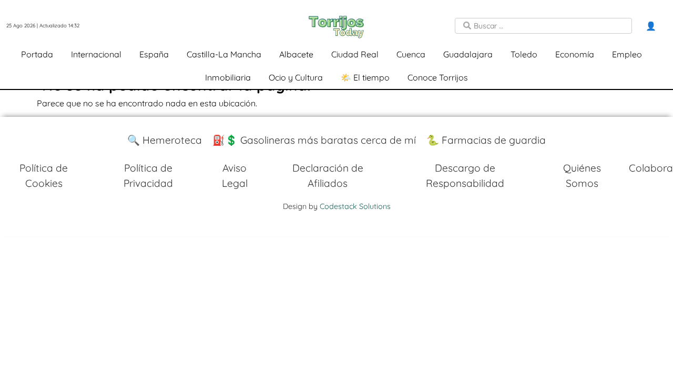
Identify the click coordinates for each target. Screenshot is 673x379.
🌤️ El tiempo (365, 77)
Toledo (524, 54)
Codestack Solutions (355, 206)
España (154, 54)
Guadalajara (468, 54)
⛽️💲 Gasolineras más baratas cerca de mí (314, 140)
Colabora (651, 168)
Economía (574, 54)
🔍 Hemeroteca (164, 140)
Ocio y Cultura (296, 77)
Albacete (296, 54)
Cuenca (410, 54)
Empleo (627, 54)
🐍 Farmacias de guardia (486, 140)
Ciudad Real (355, 54)
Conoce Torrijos (437, 77)
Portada (37, 54)
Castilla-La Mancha (224, 54)
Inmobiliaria (228, 77)
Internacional (96, 54)
